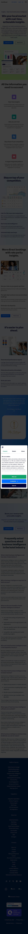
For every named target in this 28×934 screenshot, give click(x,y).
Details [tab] (14, 451)
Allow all (14, 476)
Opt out (14, 485)
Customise (13, 481)
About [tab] (23, 451)
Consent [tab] (5, 451)
